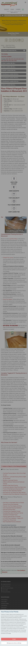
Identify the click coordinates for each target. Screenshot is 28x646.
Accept (14, 639)
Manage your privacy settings (14, 643)
